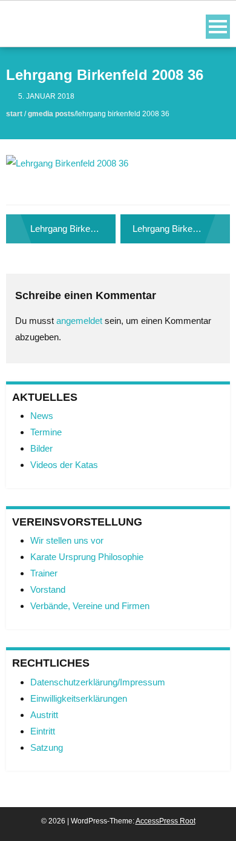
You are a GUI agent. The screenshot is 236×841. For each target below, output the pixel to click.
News (41, 416)
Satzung (46, 747)
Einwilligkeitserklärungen (78, 698)
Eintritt (42, 731)
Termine (46, 432)
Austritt (44, 715)
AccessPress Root (165, 821)
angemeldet (79, 320)
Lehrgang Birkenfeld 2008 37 (181, 228)
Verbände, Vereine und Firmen (89, 606)
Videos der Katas (64, 465)
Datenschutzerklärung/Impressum (97, 682)
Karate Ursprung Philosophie (86, 557)
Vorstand (47, 589)
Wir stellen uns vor (66, 540)
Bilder (41, 448)
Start (14, 114)
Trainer (43, 573)
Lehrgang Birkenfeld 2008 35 (73, 228)
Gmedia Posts (51, 114)
